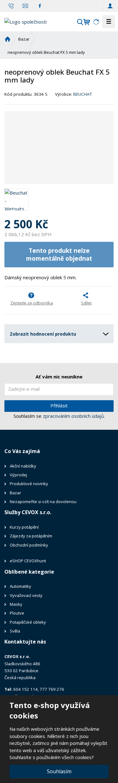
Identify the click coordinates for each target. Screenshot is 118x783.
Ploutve (17, 613)
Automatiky (20, 586)
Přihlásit (59, 405)
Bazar (16, 493)
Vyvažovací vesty (26, 595)
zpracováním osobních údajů (73, 416)
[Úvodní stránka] (25, 21)
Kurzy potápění (24, 527)
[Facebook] (39, 5)
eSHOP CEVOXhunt (28, 561)
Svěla (15, 631)
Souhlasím (59, 771)
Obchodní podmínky (29, 545)
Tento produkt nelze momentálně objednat (59, 254)
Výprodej (19, 475)
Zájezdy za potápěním (31, 536)
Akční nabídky (23, 466)
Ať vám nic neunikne (59, 376)
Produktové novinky (29, 483)
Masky (16, 604)
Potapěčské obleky (28, 622)
